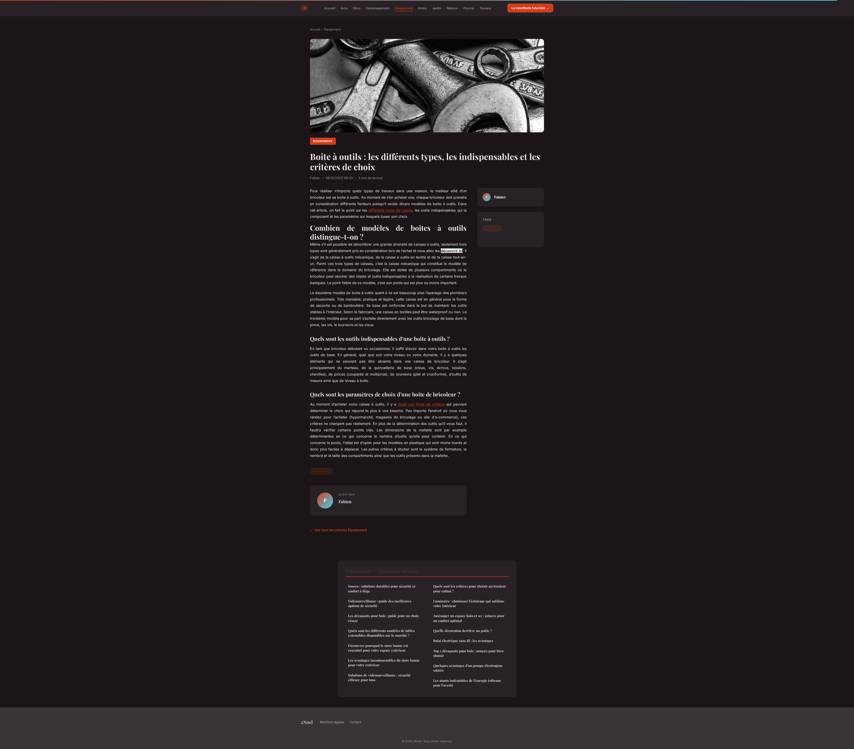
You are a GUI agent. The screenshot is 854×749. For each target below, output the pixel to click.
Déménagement (378, 8)
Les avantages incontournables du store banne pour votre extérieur (384, 662)
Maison (452, 8)
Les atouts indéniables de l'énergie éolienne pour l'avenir (467, 682)
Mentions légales (332, 722)
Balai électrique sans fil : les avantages (463, 640)
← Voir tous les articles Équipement (338, 530)
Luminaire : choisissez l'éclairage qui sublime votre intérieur (468, 603)
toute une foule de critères (421, 404)
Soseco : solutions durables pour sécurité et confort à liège (381, 588)
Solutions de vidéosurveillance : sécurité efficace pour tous (379, 677)
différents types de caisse (390, 210)
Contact (355, 722)
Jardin (436, 8)
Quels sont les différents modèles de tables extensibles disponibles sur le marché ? (381, 633)
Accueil (329, 8)
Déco (357, 8)
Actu (344, 8)
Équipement (404, 8)
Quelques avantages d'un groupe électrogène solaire (468, 667)
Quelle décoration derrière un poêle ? (462, 630)
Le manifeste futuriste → (530, 8)
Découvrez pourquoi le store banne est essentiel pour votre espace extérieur (378, 647)
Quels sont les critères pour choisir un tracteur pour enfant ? (469, 588)
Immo (422, 8)
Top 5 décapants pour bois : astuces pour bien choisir (468, 653)
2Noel (307, 722)
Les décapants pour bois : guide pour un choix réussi (383, 618)
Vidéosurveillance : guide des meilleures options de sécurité (379, 603)
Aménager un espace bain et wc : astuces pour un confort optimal (468, 618)
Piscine (468, 8)
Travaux (485, 8)
